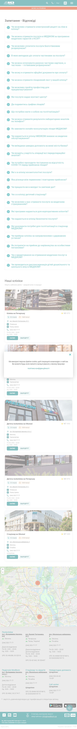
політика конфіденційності (38, 368)
